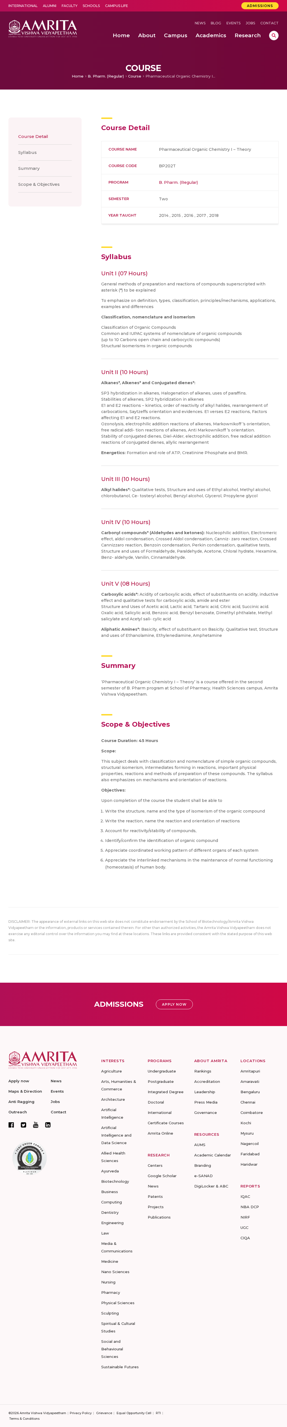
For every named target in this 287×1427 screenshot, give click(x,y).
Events (233, 23)
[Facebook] (11, 1125)
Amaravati (249, 1081)
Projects (156, 1207)
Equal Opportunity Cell (134, 1413)
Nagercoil (249, 1143)
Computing (111, 1202)
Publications (159, 1217)
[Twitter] (23, 1125)
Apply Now (174, 1004)
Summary (29, 168)
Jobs (250, 23)
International (23, 6)
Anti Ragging (21, 1101)
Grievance (104, 1413)
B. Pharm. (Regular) (106, 76)
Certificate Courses (166, 1123)
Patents (155, 1196)
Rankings (202, 1071)
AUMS (199, 1144)
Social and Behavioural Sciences (112, 1349)
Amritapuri (250, 1071)
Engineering (112, 1223)
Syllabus (27, 152)
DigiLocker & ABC (211, 1186)
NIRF (245, 1217)
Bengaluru (250, 1092)
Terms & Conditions (24, 1419)
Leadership (204, 1092)
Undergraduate (162, 1071)
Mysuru (247, 1133)
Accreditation (207, 1081)
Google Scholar (162, 1175)
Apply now (18, 1081)
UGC (244, 1227)
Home (78, 76)
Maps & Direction (25, 1091)
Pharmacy (110, 1292)
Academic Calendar (212, 1155)
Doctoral (156, 1102)
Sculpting (110, 1313)
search (274, 35)
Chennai (247, 1102)
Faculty (69, 6)
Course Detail (33, 136)
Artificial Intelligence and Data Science (116, 1135)
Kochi (245, 1123)
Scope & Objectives (39, 184)
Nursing (108, 1282)
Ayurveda (110, 1171)
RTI (158, 1413)
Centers (155, 1165)
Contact (269, 23)
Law (105, 1233)
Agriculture (111, 1071)
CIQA (245, 1238)
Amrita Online (160, 1133)
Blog (216, 23)
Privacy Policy (81, 1413)
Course (134, 76)
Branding (202, 1165)
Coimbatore (251, 1112)
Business (109, 1191)
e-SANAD (203, 1175)
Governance (205, 1112)
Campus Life (116, 6)
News (200, 23)
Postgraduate (161, 1081)
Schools (91, 6)
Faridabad (250, 1154)
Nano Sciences (115, 1271)
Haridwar (249, 1164)
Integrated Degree (166, 1092)
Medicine (109, 1261)
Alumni (49, 6)
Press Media (205, 1102)
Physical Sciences (118, 1303)
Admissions (260, 6)
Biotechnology (115, 1181)
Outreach (17, 1112)
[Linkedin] (48, 1125)
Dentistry (110, 1212)
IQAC (245, 1196)
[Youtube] (35, 1124)
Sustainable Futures (120, 1367)
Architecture (113, 1099)
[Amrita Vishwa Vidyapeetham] (42, 28)
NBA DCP (249, 1207)
